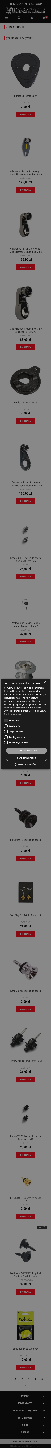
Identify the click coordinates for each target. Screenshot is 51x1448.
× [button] (45, 682)
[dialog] (25, 724)
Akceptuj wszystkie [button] (26, 750)
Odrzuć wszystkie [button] (26, 758)
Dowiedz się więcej (13, 714)
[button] (25, 764)
